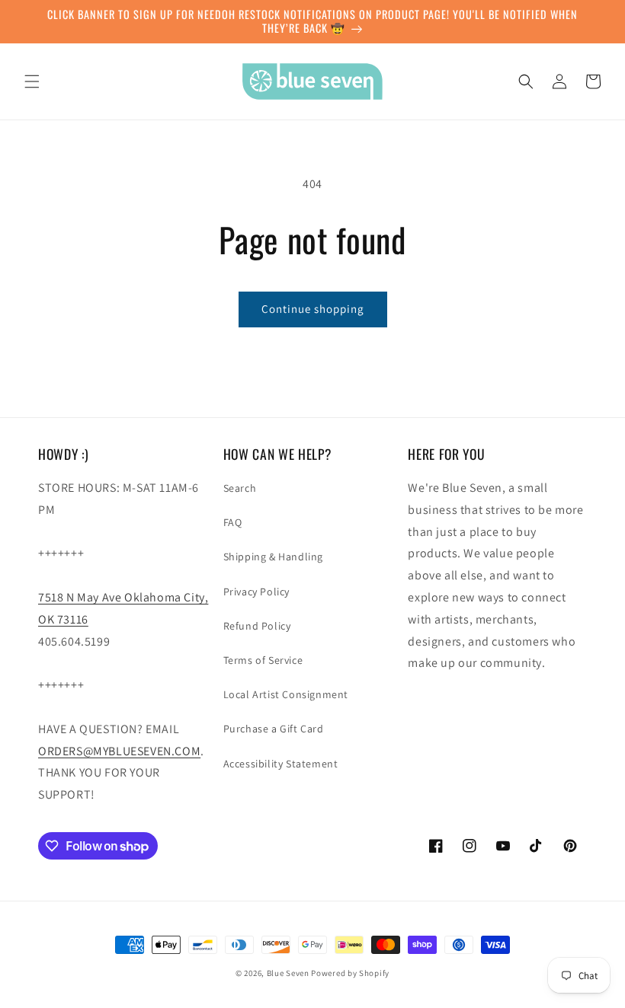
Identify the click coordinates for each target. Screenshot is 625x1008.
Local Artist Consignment (285, 694)
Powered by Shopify (350, 973)
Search (240, 488)
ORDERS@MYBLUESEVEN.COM (119, 751)
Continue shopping (312, 308)
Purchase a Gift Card (273, 728)
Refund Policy (257, 626)
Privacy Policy (256, 591)
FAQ (232, 522)
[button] (32, 81)
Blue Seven (288, 973)
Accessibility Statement (280, 763)
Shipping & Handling (273, 556)
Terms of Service (263, 660)
